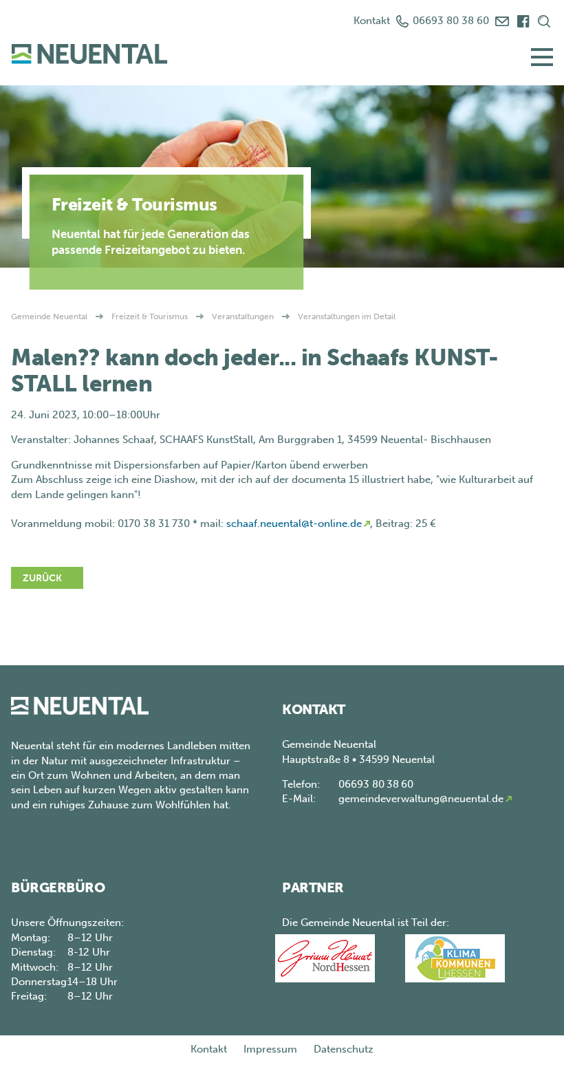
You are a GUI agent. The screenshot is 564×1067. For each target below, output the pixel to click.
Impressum (270, 1049)
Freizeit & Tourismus (149, 316)
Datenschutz (343, 1049)
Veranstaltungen (243, 316)
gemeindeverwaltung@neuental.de (420, 799)
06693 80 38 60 (451, 20)
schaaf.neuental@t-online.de (294, 523)
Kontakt (372, 20)
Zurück (42, 578)
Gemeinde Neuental (49, 316)
